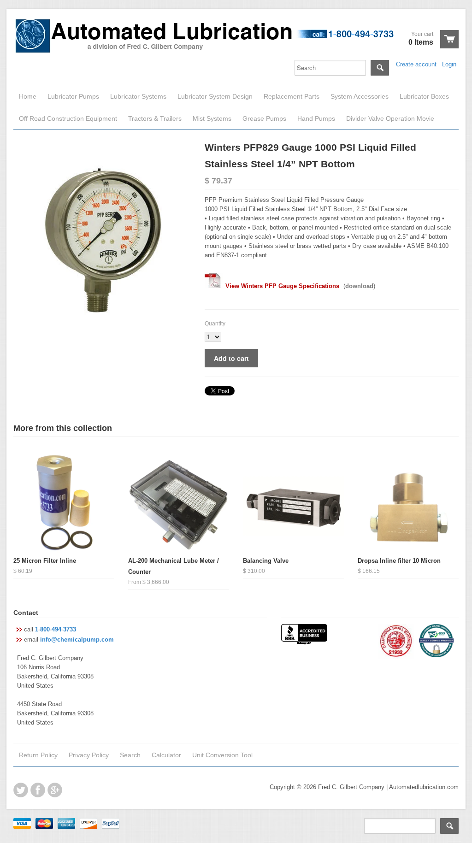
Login (449, 64)
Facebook (37, 790)
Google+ (54, 790)
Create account (416, 64)
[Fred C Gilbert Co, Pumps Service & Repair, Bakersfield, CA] (304, 635)
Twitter (20, 790)
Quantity (215, 323)
